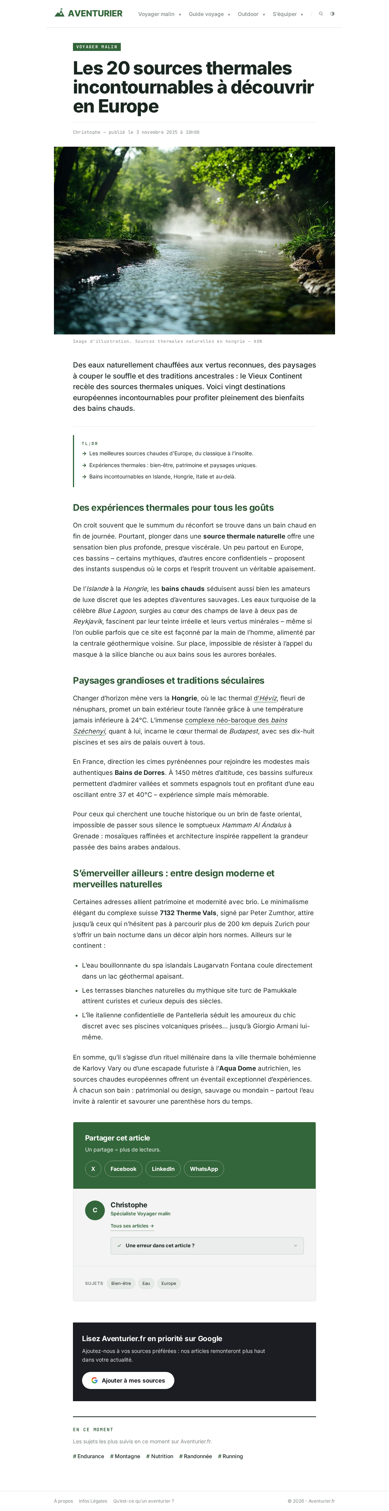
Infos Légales (93, 1501)
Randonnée (198, 1456)
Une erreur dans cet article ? (160, 1245)
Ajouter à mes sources (133, 1380)
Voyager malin (156, 14)
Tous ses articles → (132, 1226)
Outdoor (248, 14)
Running (233, 1456)
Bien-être (121, 1283)
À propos (63, 1501)
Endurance (90, 1456)
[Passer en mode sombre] (332, 13)
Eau (146, 1283)
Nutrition (162, 1456)
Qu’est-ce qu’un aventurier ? (143, 1501)
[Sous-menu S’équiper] (302, 15)
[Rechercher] (321, 13)
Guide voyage (206, 14)
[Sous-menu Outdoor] (264, 15)
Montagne (127, 1456)
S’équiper (285, 14)
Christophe (86, 132)
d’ (265, 698)
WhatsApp (204, 1169)
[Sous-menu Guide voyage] (229, 15)
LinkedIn (163, 1169)
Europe (168, 1283)
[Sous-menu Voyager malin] (180, 15)
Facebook (123, 1169)
